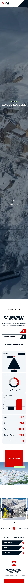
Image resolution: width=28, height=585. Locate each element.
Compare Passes (9, 331)
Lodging (7, 553)
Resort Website (9, 336)
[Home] (5, 3)
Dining (6, 547)
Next (25, 509)
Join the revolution (13, 580)
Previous (2, 509)
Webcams (8, 542)
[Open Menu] (23, 3)
